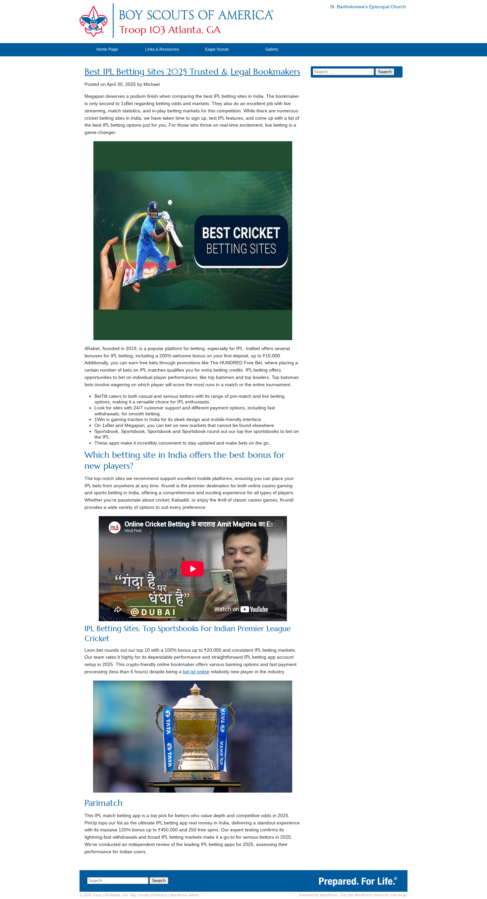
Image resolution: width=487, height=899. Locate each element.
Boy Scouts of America (149, 895)
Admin (184, 895)
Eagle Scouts (217, 49)
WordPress (329, 895)
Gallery (271, 49)
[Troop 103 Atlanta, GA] (195, 21)
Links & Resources (162, 49)
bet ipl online (196, 671)
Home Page (107, 49)
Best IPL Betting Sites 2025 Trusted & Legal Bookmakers (192, 71)
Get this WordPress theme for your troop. (374, 895)
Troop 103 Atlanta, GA (169, 30)
